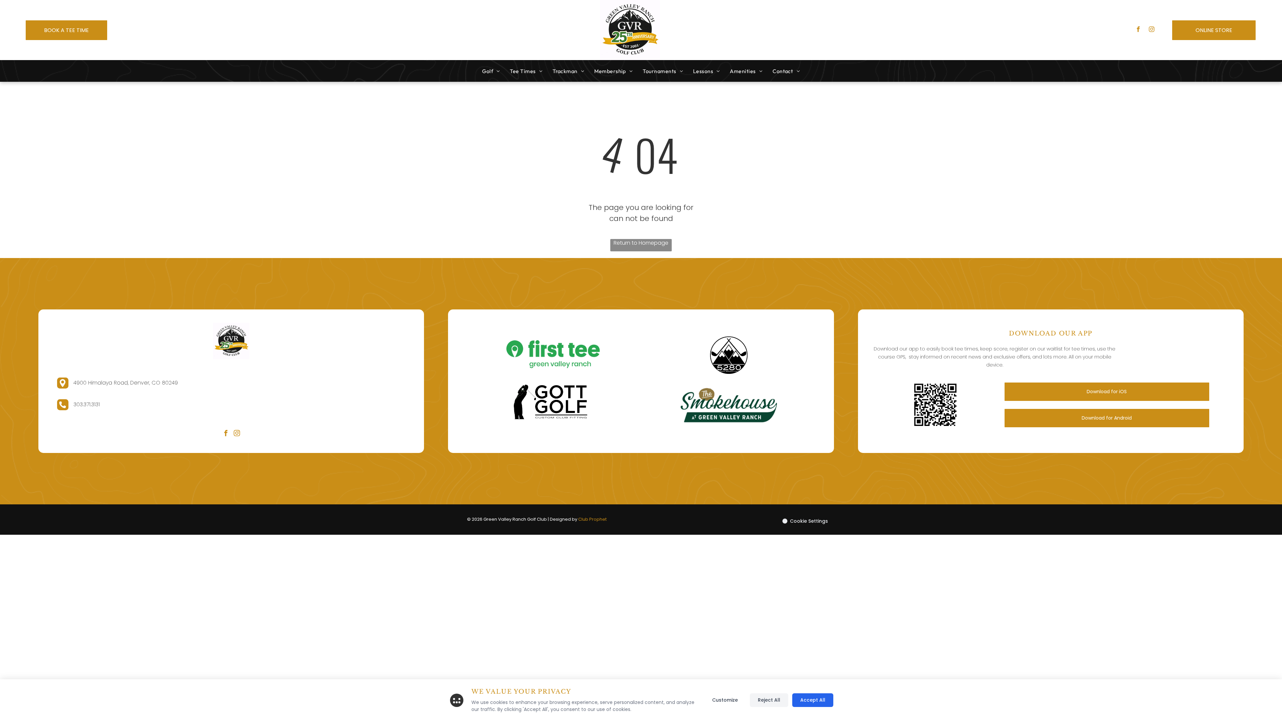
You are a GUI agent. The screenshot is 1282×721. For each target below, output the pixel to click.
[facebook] (1138, 30)
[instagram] (1151, 30)
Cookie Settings (809, 521)
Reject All (769, 700)
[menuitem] (491, 70)
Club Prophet (592, 519)
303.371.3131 (86, 404)
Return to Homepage (641, 243)
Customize (725, 700)
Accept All (812, 700)
